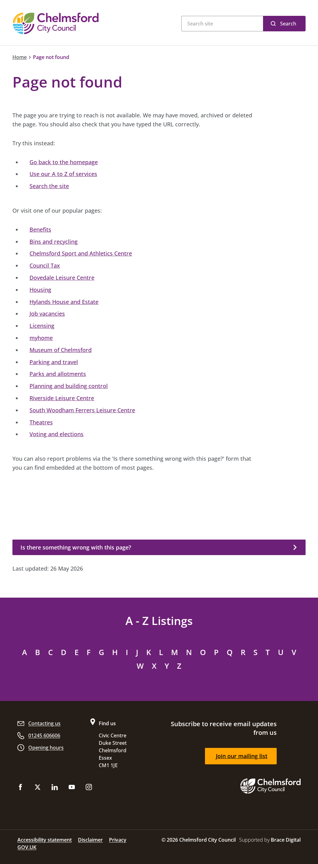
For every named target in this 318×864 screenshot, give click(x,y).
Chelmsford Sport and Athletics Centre (81, 253)
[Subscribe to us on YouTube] (72, 788)
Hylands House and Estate (64, 301)
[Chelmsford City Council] (72, 23)
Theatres (41, 422)
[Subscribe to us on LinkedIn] (55, 788)
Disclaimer (90, 839)
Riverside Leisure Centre (62, 398)
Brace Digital (286, 839)
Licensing (42, 325)
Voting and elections (57, 434)
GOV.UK (26, 847)
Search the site (49, 186)
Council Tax (45, 265)
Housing (40, 289)
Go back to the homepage (64, 162)
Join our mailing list (241, 756)
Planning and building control (69, 386)
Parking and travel (54, 362)
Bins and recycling (54, 241)
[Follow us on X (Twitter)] (37, 788)
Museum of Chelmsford (61, 350)
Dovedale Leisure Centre (62, 277)
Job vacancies (47, 313)
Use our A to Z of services (63, 174)
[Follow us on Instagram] (89, 788)
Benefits (40, 229)
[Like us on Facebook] (20, 788)
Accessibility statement (44, 839)
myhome (41, 338)
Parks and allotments (58, 374)
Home (19, 57)
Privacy (117, 839)
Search (288, 23)
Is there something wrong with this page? (75, 547)
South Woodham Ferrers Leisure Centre (82, 410)
